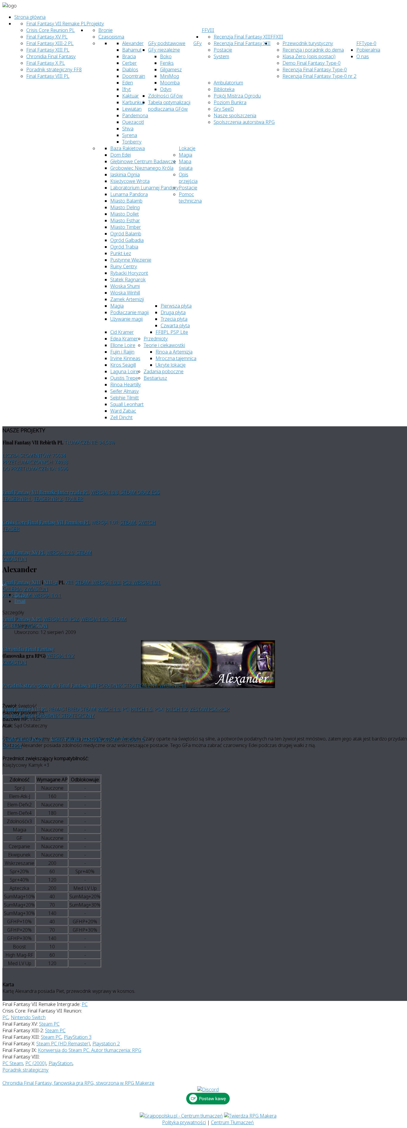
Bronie (105, 30)
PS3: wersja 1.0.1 (141, 582)
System (221, 56)
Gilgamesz (171, 69)
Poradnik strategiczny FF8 (54, 69)
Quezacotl (133, 122)
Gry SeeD (224, 109)
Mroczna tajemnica (176, 358)
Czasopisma (111, 36)
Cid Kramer (122, 332)
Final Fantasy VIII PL (47, 76)
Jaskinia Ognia (125, 174)
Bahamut (132, 50)
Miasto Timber (125, 227)
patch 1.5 (141, 709)
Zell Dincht (121, 417)
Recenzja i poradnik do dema (313, 50)
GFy (197, 43)
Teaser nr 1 (16, 499)
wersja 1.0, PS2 (61, 619)
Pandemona (135, 115)
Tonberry (132, 141)
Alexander (133, 43)
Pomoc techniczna (190, 197)
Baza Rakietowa (127, 148)
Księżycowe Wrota (130, 181)
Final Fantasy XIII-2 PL (50, 43)
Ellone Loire (122, 345)
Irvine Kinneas (125, 358)
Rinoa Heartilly (125, 384)
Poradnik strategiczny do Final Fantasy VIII (49, 685)
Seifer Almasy (124, 391)
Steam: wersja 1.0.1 (38, 595)
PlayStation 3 (77, 1037)
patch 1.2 (176, 709)
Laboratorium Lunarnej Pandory (144, 187)
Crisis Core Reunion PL (50, 30)
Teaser (10, 529)
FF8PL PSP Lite (172, 332)
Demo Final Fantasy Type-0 (311, 63)
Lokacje (187, 148)
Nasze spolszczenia (235, 115)
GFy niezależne (164, 50)
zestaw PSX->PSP (209, 709)
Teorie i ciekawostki (164, 345)
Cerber (129, 63)
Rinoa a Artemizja (174, 351)
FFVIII (208, 30)
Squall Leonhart (127, 404)
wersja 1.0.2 (60, 655)
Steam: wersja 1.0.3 (97, 582)
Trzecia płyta (174, 319)
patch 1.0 (109, 709)
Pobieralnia (368, 50)
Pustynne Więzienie (130, 260)
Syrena (129, 135)
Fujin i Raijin (122, 351)
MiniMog (169, 76)
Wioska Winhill (125, 292)
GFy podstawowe (166, 43)
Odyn (165, 89)
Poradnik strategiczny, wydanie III (142, 685)
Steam (128, 522)
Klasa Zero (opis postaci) (308, 56)
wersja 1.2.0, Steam (69, 552)
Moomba (170, 82)
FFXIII (277, 36)
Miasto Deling (125, 207)
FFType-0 (366, 43)
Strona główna (30, 17)
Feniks (167, 63)
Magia (185, 155)
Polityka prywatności (184, 1122)
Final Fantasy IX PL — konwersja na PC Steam (52, 739)
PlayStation (60, 1063)
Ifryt (126, 89)
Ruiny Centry (123, 266)
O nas (362, 56)
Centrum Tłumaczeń (232, 1122)
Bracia (129, 56)
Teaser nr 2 (47, 499)
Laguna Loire (124, 371)
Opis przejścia (188, 177)
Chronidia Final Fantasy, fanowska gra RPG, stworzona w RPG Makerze (78, 1083)
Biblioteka (224, 89)
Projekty (95, 23)
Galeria (11, 589)
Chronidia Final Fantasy (51, 56)
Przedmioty (156, 338)
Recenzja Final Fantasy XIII (242, 36)
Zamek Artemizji (127, 299)
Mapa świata (185, 164)
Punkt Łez (120, 253)
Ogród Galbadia (127, 240)
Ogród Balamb (125, 233)
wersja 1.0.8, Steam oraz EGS (125, 492)
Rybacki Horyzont (129, 273)
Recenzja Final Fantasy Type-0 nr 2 (319, 76)
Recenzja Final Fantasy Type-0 (314, 69)
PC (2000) (35, 1063)
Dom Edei (120, 155)
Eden (127, 82)
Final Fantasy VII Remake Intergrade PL (45, 492)
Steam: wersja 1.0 (124, 739)
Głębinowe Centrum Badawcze (143, 161)
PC (85, 1004)
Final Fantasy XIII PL (47, 50)
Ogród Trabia (124, 246)
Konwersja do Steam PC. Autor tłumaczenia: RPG (89, 1050)
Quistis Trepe (124, 378)
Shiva (127, 128)
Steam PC (49, 1024)
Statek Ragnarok (128, 279)
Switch (147, 522)
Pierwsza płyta (176, 306)
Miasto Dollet (124, 214)
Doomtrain (133, 76)
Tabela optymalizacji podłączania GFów (169, 105)
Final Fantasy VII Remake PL (56, 23)
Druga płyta (173, 312)
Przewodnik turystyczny (307, 43)
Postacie (188, 187)
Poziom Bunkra (230, 102)
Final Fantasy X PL (45, 63)
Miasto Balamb (126, 200)
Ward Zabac (123, 411)
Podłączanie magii (129, 312)
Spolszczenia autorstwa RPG (244, 122)
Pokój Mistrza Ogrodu (237, 95)
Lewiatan (132, 109)
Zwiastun (14, 559)
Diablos (130, 69)
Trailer (73, 499)
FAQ (28, 715)
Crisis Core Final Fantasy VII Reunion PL (46, 522)
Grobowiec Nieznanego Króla (141, 168)
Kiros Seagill (123, 365)
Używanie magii (126, 319)
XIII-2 (50, 582)
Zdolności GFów (165, 95)
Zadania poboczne (164, 371)
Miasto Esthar (125, 220)
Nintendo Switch (28, 1017)
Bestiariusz (155, 378)
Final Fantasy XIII (21, 582)
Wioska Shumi (125, 286)
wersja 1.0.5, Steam (103, 619)
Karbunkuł (133, 102)
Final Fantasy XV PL (47, 36)
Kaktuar (130, 95)
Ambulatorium (228, 82)
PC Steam (12, 1063)
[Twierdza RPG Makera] (250, 1115)
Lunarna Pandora (129, 194)
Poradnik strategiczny (64, 715)
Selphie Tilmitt (124, 397)
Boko (166, 56)
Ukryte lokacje (171, 365)
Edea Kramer (124, 338)
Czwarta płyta (175, 325)
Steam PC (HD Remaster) (63, 1043)
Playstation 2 (106, 1043)
